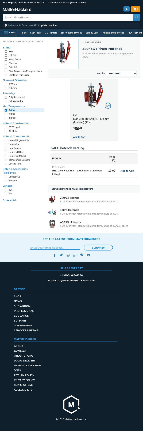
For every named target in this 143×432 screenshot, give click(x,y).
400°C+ (12, 118)
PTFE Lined (14, 127)
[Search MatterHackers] (136, 17)
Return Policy (24, 375)
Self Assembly (16, 101)
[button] (71, 25)
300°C (12, 114)
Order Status (23, 355)
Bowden (13, 180)
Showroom (22, 306)
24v (10, 193)
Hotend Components (16, 136)
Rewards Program (27, 365)
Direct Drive (14, 176)
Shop (17, 296)
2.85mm (13, 88)
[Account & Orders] (126, 9)
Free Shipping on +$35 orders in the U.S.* (24, 2)
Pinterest (82, 255)
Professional (24, 310)
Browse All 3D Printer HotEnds (23, 41)
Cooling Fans (15, 163)
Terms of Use (23, 384)
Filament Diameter (15, 80)
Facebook (54, 255)
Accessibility (23, 389)
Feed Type (9, 172)
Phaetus (13, 63)
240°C (12, 110)
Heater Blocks (16, 152)
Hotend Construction (16, 123)
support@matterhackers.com (71, 280)
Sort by (101, 73)
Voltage (7, 185)
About (18, 346)
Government (23, 325)
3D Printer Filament (71, 32)
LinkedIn (75, 255)
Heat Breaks (15, 148)
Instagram (68, 255)
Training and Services (113, 32)
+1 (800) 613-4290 (76, 2)
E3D (11, 51)
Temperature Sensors (19, 160)
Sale (24, 32)
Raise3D (13, 67)
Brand (7, 47)
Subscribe (98, 247)
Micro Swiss (15, 59)
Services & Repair (26, 330)
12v (10, 189)
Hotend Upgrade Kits (19, 140)
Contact (20, 350)
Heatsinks (14, 144)
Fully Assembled (17, 97)
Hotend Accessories (15, 169)
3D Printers (51, 32)
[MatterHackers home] (17, 9)
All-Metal (13, 131)
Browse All (9, 200)
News (18, 301)
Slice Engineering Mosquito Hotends (26, 71)
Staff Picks (35, 32)
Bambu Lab (92, 32)
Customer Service (57, 2)
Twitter (61, 255)
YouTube (88, 255)
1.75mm (13, 84)
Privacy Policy (24, 380)
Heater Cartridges (17, 156)
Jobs (17, 370)
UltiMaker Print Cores (19, 75)
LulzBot (12, 55)
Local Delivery (24, 360)
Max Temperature (93, 42)
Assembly (9, 93)
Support (20, 320)
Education (21, 315)
